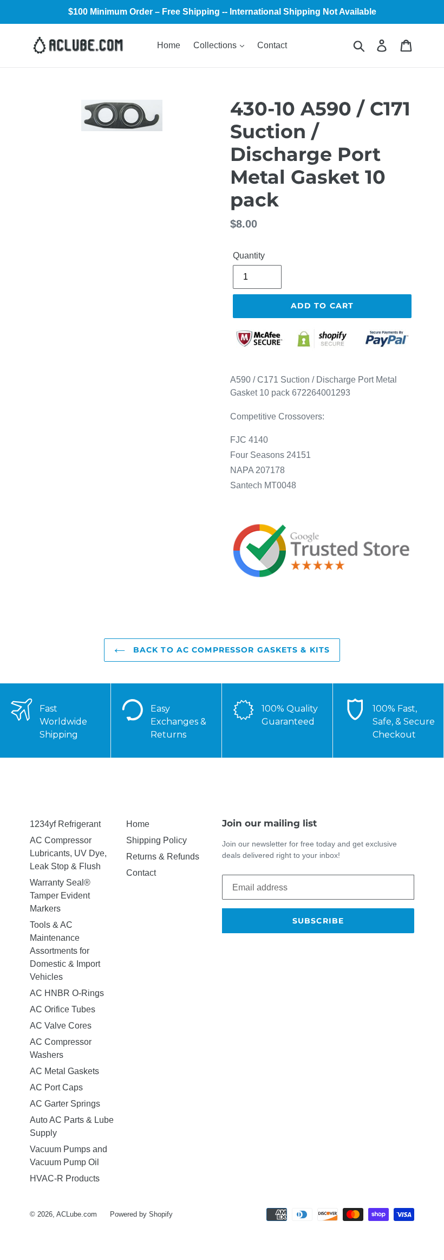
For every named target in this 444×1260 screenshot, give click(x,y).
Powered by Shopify (141, 1214)
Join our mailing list (269, 823)
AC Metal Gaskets (64, 1071)
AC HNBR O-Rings (67, 993)
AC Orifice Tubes (62, 1009)
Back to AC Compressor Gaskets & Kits (230, 650)
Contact (272, 45)
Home (168, 45)
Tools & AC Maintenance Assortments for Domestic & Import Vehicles (65, 950)
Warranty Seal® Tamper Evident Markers (60, 895)
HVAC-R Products (65, 1178)
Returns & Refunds (162, 856)
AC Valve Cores (61, 1025)
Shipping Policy (156, 840)
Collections (216, 45)
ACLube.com (76, 1214)
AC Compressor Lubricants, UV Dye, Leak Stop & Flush (68, 853)
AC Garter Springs (65, 1103)
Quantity (249, 255)
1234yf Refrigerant (65, 824)
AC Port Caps (56, 1087)
